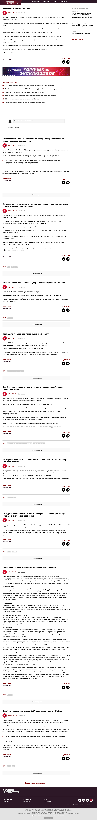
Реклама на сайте (77, 39)
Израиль (9, 318)
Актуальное (27, 799)
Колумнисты (48, 801)
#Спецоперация (35, 1)
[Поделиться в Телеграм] (68, 62)
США (16, 266)
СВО (12, 266)
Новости (46, 799)
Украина (9, 695)
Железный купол (12, 371)
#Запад (54, 1)
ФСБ (14, 497)
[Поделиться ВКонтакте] (63, 62)
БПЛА (9, 551)
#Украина (46, 1)
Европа (9, 443)
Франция (29, 443)
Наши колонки (7, 799)
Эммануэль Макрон (38, 443)
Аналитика (26, 801)
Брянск (9, 497)
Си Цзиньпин (21, 443)
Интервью (6, 801)
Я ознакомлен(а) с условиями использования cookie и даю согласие (49, 815)
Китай (14, 443)
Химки (14, 551)
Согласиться (48, 818)
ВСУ (8, 266)
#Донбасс (63, 1)
